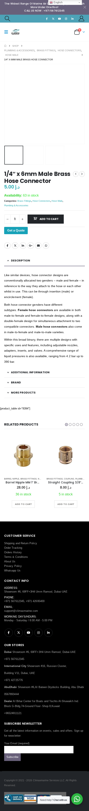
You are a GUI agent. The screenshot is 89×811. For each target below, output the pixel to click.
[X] (53, 18)
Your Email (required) (16, 743)
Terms (8, 556)
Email (38, 245)
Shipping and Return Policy (20, 543)
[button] (7, 18)
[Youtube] (59, 18)
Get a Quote (16, 230)
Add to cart (49, 219)
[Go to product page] (23, 455)
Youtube (28, 633)
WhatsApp (46, 245)
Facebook (7, 245)
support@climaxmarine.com (21, 610)
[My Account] (81, 18)
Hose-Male (57, 201)
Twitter (15, 245)
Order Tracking (13, 547)
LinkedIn (23, 245)
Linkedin (48, 633)
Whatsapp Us (12, 570)
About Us (10, 561)
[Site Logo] (19, 32)
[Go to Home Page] (5, 46)
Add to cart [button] (23, 504)
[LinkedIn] (72, 18)
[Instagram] (66, 18)
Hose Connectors (41, 201)
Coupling (69, 479)
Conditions (21, 556)
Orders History (13, 552)
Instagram (38, 633)
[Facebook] (46, 18)
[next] (82, 174)
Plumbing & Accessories (16, 205)
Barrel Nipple (11, 479)
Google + (30, 245)
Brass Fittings (24, 201)
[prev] (76, 174)
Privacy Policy (13, 566)
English (58, 2)
